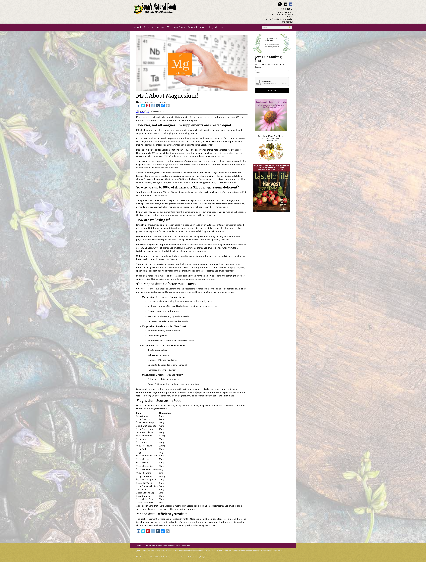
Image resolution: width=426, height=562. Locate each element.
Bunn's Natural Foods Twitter (280, 4)
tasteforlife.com (142, 113)
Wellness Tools (176, 27)
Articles (148, 27)
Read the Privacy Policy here (198, 557)
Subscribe (272, 90)
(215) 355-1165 (287, 22)
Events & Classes (196, 27)
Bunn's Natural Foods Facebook (291, 4)
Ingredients (216, 27)
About (137, 27)
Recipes (160, 27)
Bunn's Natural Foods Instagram (285, 4)
